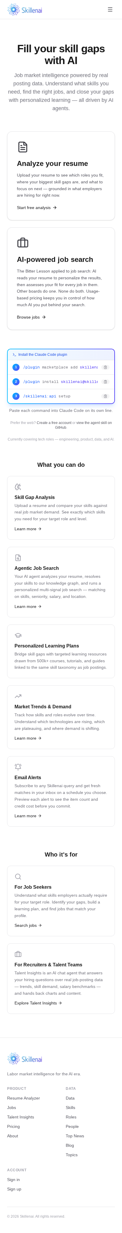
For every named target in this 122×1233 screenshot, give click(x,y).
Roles (71, 1117)
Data (70, 1098)
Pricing (13, 1126)
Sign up (14, 1189)
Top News (75, 1135)
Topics (72, 1154)
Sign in (13, 1179)
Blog (70, 1145)
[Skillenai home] (25, 9)
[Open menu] (110, 9)
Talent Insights (20, 1117)
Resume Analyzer (23, 1098)
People (72, 1126)
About (12, 1135)
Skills (70, 1107)
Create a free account (54, 423)
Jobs (11, 1107)
